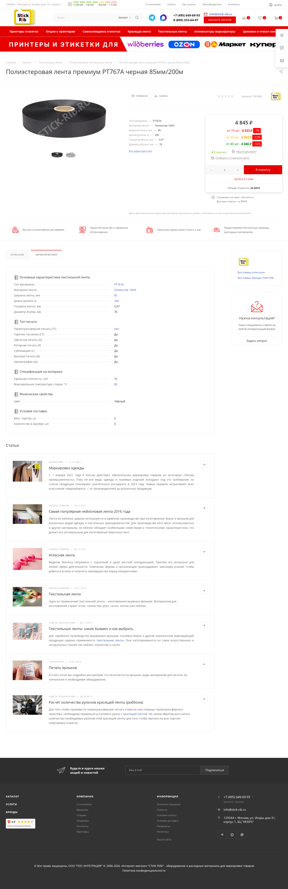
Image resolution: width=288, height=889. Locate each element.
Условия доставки (167, 820)
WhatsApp (242, 834)
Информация (167, 796)
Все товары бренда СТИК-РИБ (256, 278)
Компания (85, 796)
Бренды (12, 812)
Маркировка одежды (66, 468)
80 (115, 384)
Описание (17, 254)
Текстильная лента (65, 594)
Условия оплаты (167, 815)
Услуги (11, 804)
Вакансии (82, 809)
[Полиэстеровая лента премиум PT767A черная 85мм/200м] (64, 118)
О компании (84, 804)
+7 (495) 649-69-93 (186, 15)
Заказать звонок (220, 20)
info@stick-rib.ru (235, 809)
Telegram (222, 834)
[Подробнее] (204, 464)
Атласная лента (62, 555)
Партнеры (83, 831)
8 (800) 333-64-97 (185, 20)
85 (115, 295)
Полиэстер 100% (125, 290)
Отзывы (81, 815)
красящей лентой (135, 714)
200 (116, 301)
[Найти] (137, 18)
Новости (162, 809)
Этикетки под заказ (168, 804)
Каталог (12, 796)
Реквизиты (163, 826)
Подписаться (215, 770)
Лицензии (83, 820)
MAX (232, 834)
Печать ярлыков (63, 667)
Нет (116, 329)
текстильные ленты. (111, 640)
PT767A (119, 284)
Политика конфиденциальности (144, 870)
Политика (163, 831)
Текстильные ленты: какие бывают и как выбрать (91, 628)
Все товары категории (251, 272)
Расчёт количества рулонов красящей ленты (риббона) (96, 702)
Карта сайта (164, 839)
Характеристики (46, 254)
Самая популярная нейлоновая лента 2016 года (89, 511)
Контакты (82, 826)
